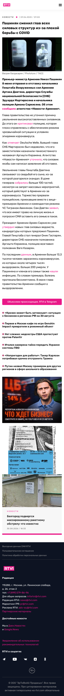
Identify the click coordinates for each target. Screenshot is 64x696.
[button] (60, 5)
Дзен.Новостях (16, 625)
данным (26, 254)
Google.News (11, 629)
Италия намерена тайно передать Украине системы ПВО (31, 346)
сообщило (9, 108)
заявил (53, 208)
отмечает (13, 142)
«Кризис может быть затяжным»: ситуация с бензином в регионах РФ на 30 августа (31, 314)
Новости (8, 17)
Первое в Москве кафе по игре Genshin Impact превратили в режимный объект (28, 325)
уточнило (36, 159)
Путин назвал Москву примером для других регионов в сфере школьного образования (31, 368)
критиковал (25, 123)
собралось (21, 182)
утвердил (8, 227)
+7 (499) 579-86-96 (18, 592)
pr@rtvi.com (27, 603)
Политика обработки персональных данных (24, 555)
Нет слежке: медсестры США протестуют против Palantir (30, 336)
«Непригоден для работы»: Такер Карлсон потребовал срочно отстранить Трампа (31, 357)
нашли (54, 271)
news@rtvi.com (28, 600)
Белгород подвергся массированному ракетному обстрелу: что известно (26, 520)
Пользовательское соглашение (18, 551)
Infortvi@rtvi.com (36, 596)
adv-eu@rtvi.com (28, 607)
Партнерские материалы (16, 611)
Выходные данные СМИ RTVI (16, 546)
